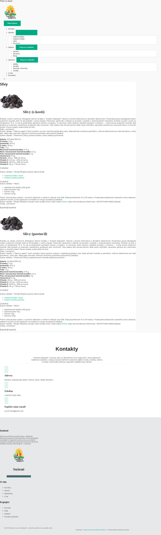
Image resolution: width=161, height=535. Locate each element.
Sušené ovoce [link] (15, 528)
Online (64, 202)
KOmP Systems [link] (101, 530)
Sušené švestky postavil (14, 178)
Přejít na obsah (6, 1)
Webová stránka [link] (89, 530)
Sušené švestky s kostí (13, 176)
